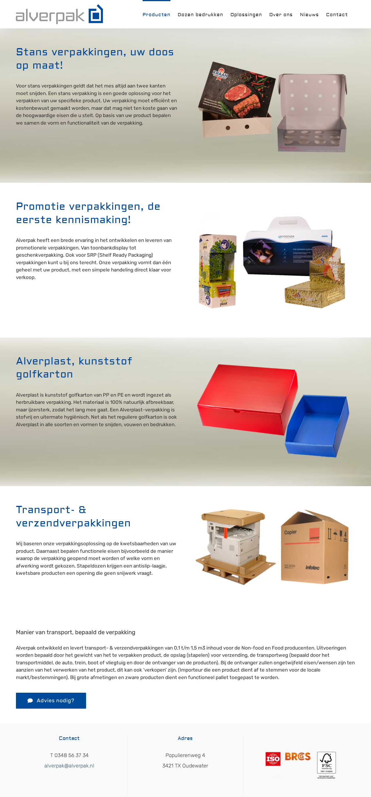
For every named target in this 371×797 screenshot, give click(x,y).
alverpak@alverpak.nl (69, 766)
